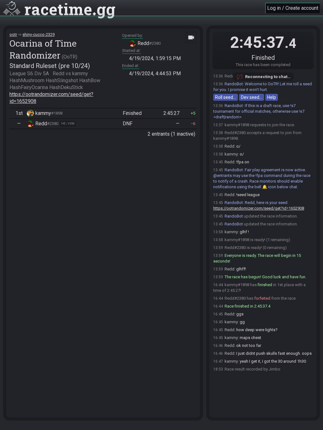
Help (271, 97)
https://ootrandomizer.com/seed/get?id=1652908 (258, 208)
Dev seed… (251, 97)
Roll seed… (225, 97)
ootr (13, 34)
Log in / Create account (292, 8)
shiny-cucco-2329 (38, 34)
